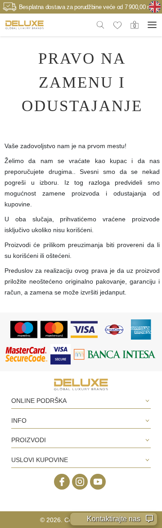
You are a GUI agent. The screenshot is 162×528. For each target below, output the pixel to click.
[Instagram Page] (80, 482)
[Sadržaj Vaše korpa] (134, 24)
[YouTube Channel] (98, 482)
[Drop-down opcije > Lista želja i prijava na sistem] (24, 25)
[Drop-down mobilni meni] (152, 24)
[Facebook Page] (62, 482)
